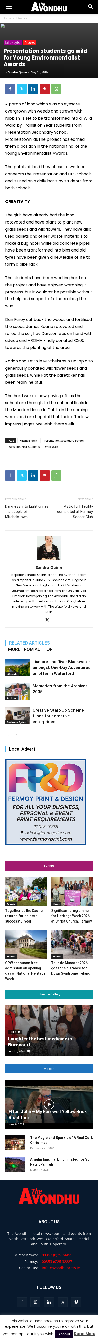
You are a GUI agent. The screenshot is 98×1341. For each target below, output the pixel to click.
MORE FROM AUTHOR (30, 649)
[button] (91, 7)
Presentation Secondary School (63, 440)
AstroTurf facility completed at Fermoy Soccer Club (75, 511)
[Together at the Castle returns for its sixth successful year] (26, 891)
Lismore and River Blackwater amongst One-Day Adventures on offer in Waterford (61, 667)
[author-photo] (49, 560)
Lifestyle (21, 18)
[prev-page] (8, 735)
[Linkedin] (33, 89)
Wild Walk (51, 447)
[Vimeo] (76, 1302)
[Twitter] (22, 89)
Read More (84, 1333)
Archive (11, 698)
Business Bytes (16, 722)
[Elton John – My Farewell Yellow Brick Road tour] (49, 1104)
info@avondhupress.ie (61, 1267)
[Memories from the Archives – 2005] (17, 692)
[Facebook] (10, 89)
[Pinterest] (45, 89)
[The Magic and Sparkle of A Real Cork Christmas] (15, 1142)
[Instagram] (35, 1302)
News (30, 42)
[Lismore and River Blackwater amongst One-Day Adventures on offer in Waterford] (17, 667)
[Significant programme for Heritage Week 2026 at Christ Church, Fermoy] (72, 891)
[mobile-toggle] (9, 7)
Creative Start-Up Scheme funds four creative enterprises (58, 716)
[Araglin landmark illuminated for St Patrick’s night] (15, 1164)
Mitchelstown (28, 440)
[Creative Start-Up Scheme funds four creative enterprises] (17, 716)
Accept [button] (64, 1334)
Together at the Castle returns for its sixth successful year (24, 916)
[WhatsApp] (56, 89)
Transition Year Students (23, 447)
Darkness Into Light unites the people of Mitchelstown (27, 511)
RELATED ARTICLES (29, 643)
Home (7, 18)
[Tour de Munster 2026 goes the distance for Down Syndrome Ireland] (72, 944)
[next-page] (16, 735)
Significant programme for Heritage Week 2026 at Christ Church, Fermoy (71, 916)
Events (11, 904)
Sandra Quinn (17, 72)
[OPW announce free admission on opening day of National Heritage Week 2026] (26, 944)
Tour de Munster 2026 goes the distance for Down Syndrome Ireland (70, 968)
